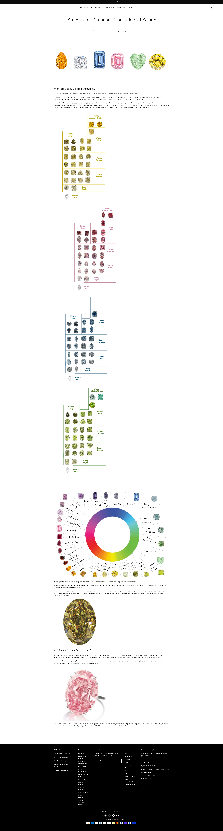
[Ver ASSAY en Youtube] (117, 815)
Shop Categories (131, 750)
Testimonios (81, 779)
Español (104, 811)
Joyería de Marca (130, 776)
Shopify (123, 819)
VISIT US (145, 762)
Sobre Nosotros (82, 766)
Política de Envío (83, 792)
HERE (146, 753)
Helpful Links (83, 750)
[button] (110, 7)
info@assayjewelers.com (149, 775)
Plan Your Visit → (146, 778)
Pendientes (128, 756)
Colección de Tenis (131, 784)
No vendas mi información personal (82, 802)
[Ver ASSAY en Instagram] (105, 815)
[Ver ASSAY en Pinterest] (113, 815)
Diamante (128, 765)
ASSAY (57, 750)
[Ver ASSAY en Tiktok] (109, 815)
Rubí (126, 773)
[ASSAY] (13, 7)
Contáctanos (82, 753)
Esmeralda (128, 768)
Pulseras (127, 759)
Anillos (127, 753)
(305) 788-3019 (146, 773)
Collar (127, 762)
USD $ (116, 811)
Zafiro (127, 771)
